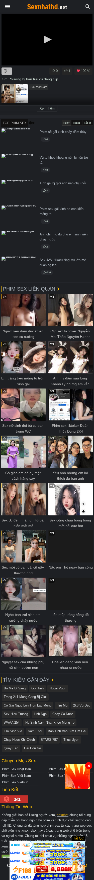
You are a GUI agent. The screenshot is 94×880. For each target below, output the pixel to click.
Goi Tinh (37, 688)
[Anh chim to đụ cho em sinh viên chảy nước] (19, 243)
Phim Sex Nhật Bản (16, 769)
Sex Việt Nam (39, 86)
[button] (47, 39)
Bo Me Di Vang (15, 688)
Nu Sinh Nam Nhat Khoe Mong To (49, 722)
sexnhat (62, 815)
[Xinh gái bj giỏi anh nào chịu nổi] (19, 192)
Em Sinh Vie (13, 731)
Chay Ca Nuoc (62, 714)
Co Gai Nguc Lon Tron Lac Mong (27, 705)
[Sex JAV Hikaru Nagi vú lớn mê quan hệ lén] (19, 268)
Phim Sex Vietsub (15, 782)
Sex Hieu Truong (16, 714)
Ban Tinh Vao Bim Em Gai (67, 731)
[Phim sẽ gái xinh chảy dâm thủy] (19, 140)
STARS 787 (49, 740)
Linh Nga (40, 714)
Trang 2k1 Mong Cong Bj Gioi (25, 697)
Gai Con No (32, 748)
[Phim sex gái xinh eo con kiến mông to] (19, 217)
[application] (47, 39)
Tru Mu (62, 705)
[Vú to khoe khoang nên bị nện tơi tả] (19, 166)
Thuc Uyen (71, 740)
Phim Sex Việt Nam (16, 776)
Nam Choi (35, 731)
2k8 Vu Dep (81, 705)
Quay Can (11, 748)
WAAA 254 (12, 722)
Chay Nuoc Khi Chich (19, 740)
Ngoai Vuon (57, 688)
